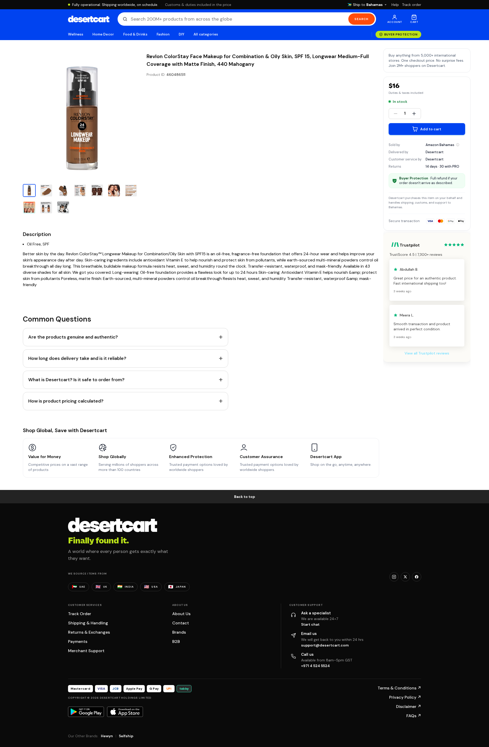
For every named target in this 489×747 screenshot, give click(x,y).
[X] (405, 576)
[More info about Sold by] (457, 144)
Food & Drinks (135, 34)
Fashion (163, 34)
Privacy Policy (405, 697)
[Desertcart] (88, 19)
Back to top (244, 496)
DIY (181, 34)
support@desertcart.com (325, 645)
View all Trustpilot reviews (427, 353)
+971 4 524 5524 (315, 665)
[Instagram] (394, 576)
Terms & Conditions (399, 688)
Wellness (75, 34)
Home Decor (103, 34)
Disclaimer (408, 706)
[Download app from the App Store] (125, 712)
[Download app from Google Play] (86, 712)
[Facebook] (416, 576)
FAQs (413, 715)
